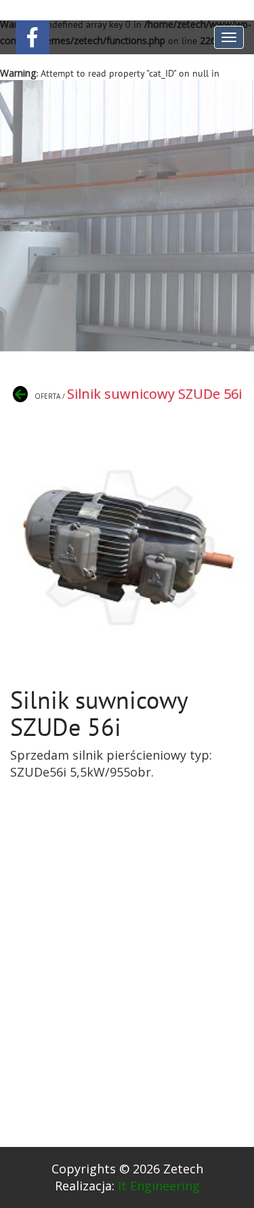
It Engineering (159, 1185)
